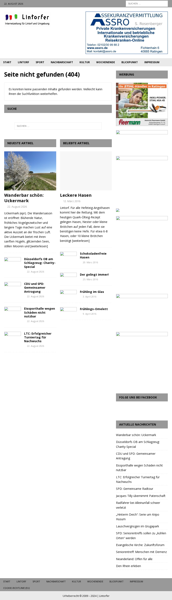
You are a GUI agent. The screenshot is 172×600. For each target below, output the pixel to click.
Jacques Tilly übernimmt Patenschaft (140, 496)
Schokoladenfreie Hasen (93, 255)
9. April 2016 (89, 313)
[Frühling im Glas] (68, 294)
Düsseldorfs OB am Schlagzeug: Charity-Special (40, 263)
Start (7, 62)
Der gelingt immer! (94, 274)
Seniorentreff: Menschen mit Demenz (141, 552)
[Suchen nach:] (147, 3)
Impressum (151, 62)
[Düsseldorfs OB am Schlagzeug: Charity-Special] (12, 263)
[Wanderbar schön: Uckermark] (30, 170)
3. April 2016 (89, 296)
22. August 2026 (17, 206)
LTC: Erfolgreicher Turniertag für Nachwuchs (37, 337)
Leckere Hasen (76, 195)
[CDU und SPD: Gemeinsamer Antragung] (12, 288)
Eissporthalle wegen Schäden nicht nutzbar (39, 312)
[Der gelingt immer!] (68, 276)
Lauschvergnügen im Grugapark (137, 526)
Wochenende (105, 62)
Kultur (84, 62)
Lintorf (23, 62)
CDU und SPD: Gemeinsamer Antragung (34, 287)
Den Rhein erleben (128, 566)
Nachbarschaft (62, 62)
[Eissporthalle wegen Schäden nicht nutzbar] (12, 313)
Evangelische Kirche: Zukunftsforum (140, 545)
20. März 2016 (90, 262)
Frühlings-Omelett (94, 309)
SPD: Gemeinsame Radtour (134, 489)
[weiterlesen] (39, 246)
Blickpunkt (129, 62)
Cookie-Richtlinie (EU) (16, 588)
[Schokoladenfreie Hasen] (68, 255)
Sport (40, 62)
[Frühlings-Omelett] (68, 311)
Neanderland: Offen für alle (134, 559)
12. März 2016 (71, 201)
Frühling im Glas (92, 292)
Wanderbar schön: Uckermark (24, 197)
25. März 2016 (90, 279)
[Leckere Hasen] (86, 170)
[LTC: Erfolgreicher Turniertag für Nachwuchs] (12, 338)
